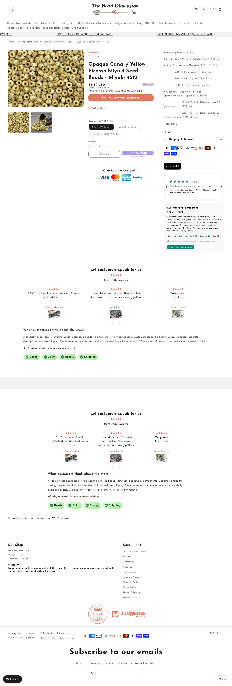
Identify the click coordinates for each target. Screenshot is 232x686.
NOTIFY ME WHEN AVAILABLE (121, 97)
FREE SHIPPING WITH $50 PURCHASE (66, 34)
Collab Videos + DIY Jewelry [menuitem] (23, 28)
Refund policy (130, 597)
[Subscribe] (140, 673)
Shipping (91, 87)
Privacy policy (63, 633)
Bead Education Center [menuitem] (56, 28)
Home (11, 41)
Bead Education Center (134, 551)
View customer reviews (180, 247)
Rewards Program (132, 577)
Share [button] (171, 131)
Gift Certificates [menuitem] (85, 23)
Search (126, 556)
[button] (11, 9)
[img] (116, 274)
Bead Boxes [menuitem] (165, 23)
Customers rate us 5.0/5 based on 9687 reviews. (39, 518)
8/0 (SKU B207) (130, 127)
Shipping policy (67, 638)
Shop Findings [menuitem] (61, 23)
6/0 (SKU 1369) (103, 127)
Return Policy (129, 587)
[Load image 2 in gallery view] (41, 122)
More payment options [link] (138, 156)
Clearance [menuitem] (102, 23)
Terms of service (48, 638)
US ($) (216, 632)
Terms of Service (131, 592)
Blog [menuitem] (139, 23)
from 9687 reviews (116, 280)
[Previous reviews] (166, 187)
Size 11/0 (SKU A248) (106, 134)
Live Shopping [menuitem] (80, 28)
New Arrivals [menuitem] (23, 23)
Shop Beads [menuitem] (40, 23)
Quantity (92, 141)
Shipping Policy (131, 582)
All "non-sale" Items (28, 41)
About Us (127, 566)
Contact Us (128, 561)
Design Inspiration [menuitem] (124, 23)
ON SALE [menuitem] (150, 23)
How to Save (129, 571)
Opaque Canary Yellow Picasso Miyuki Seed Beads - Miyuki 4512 (76, 41)
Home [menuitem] (10, 23)
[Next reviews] (221, 187)
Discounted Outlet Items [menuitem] (191, 23)
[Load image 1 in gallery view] (18, 122)
